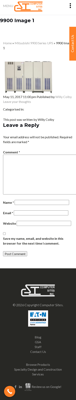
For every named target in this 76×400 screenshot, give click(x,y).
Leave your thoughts (17, 101)
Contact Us (38, 351)
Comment (11, 152)
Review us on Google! (46, 387)
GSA (38, 342)
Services (38, 374)
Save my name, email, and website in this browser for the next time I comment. (33, 241)
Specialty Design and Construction (38, 369)
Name (8, 202)
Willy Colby (63, 97)
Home (7, 43)
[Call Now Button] (9, 391)
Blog (38, 337)
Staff (38, 347)
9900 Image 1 (17, 20)
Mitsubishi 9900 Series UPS (34, 43)
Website (9, 223)
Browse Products (38, 364)
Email (8, 213)
